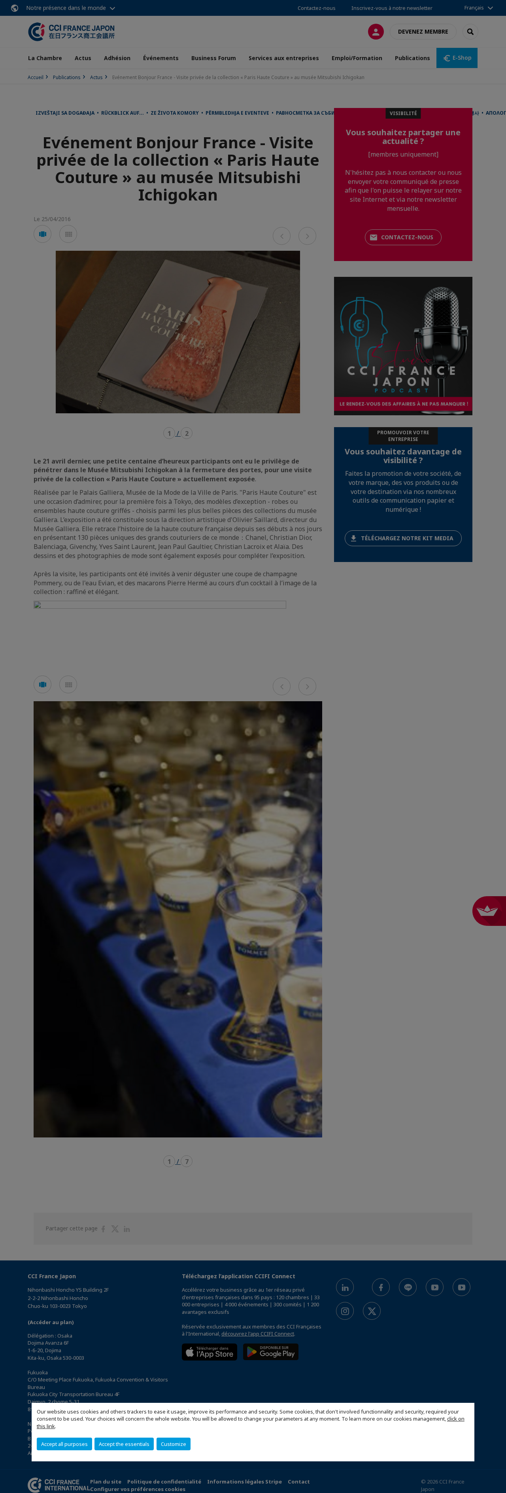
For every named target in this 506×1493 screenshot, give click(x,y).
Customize (173, 1444)
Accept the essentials (124, 1444)
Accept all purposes (64, 1444)
